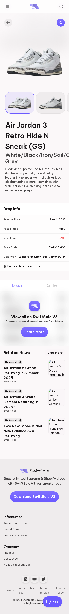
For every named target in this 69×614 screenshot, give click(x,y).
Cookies (9, 590)
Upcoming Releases (16, 535)
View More (55, 352)
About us (9, 552)
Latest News (12, 529)
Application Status (15, 523)
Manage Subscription (17, 564)
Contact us (11, 558)
